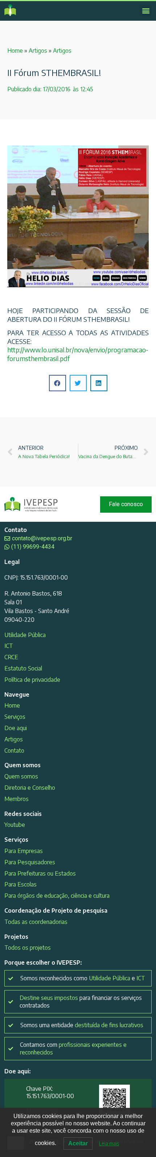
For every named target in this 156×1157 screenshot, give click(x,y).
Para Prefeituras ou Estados (40, 873)
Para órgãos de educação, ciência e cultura (57, 895)
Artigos (38, 50)
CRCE (11, 657)
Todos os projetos (27, 947)
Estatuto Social (23, 668)
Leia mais (109, 1143)
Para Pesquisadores (29, 862)
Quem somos (21, 776)
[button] (146, 10)
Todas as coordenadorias (35, 921)
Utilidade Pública (25, 634)
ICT (8, 645)
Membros (16, 798)
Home (15, 50)
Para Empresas (23, 850)
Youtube (14, 824)
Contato (14, 750)
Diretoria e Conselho (29, 787)
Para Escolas (20, 884)
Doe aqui (15, 728)
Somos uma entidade (81, 1025)
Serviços (14, 716)
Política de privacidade (32, 679)
